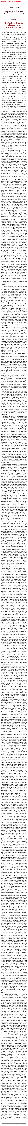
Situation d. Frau (17, 1)
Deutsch (5, 1)
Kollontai (11, 1)
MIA (2, 1)
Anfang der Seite (14, 1122)
